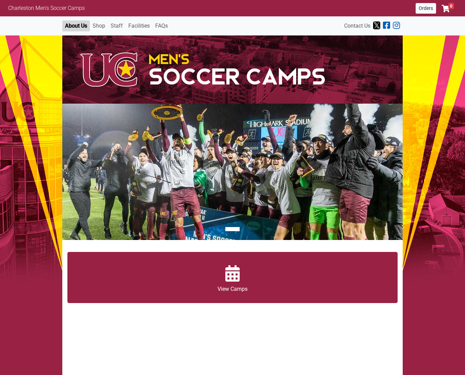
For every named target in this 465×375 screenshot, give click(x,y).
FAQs (161, 25)
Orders (426, 8)
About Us (76, 25)
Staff (117, 25)
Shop (99, 25)
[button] (448, 8)
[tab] (232, 229)
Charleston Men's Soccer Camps (46, 8)
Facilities (139, 25)
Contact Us (357, 25)
